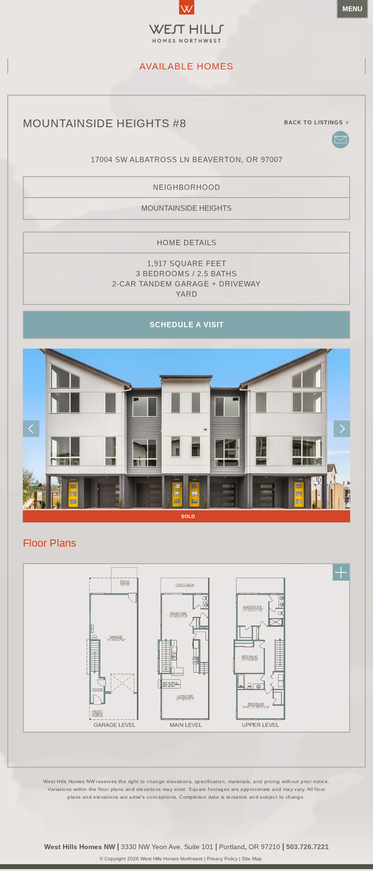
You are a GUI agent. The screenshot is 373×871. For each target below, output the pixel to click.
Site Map (251, 858)
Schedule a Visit (187, 324)
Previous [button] (31, 428)
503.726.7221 (307, 847)
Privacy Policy (223, 858)
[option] (186, 429)
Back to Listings (314, 122)
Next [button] (342, 428)
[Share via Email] (340, 148)
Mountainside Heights (186, 208)
